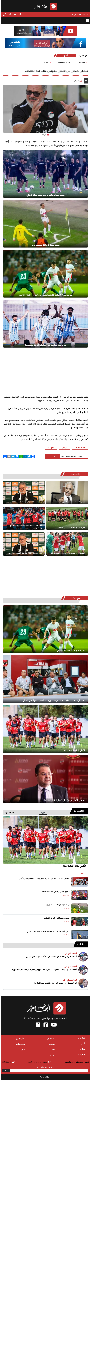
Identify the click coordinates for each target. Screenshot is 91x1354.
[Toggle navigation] (87, 20)
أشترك (6, 1071)
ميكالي (64, 447)
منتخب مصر (80, 447)
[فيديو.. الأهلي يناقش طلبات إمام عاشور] (79, 895)
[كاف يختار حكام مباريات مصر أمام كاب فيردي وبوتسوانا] (24, 518)
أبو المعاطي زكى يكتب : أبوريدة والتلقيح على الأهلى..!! (55, 983)
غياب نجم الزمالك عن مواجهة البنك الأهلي (45, 195)
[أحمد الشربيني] (83, 957)
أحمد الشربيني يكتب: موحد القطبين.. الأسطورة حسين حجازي (51, 956)
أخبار (66, 56)
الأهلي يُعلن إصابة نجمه (74, 750)
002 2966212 (6, 1062)
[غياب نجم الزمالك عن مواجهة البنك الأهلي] (45, 174)
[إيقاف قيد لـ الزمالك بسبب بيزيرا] (45, 224)
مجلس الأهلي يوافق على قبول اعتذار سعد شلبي (62, 800)
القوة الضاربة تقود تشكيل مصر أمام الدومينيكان (67, 553)
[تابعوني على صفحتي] (45, 43)
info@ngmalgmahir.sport (37, 1062)
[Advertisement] (45, 368)
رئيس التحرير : (79, 14)
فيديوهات (20, 1044)
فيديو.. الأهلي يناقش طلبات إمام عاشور (54, 891)
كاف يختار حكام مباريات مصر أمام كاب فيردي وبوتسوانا (26, 526)
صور (23, 1049)
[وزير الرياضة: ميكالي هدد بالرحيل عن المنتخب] (24, 544)
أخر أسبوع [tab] (10, 812)
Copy (53, 456)
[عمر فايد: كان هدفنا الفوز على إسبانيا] (67, 518)
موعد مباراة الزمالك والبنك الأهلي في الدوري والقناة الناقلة (45, 295)
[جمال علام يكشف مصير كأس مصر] (67, 492)
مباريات (81, 1054)
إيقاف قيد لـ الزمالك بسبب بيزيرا (45, 245)
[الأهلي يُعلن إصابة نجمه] (45, 729)
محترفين (51, 1038)
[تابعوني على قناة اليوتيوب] (45, 31)
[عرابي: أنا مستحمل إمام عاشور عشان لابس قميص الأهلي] (79, 934)
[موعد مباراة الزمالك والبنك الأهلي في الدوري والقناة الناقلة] (45, 274)
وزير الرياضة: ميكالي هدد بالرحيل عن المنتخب (25, 553)
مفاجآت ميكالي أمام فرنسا (32, 502)
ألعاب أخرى (20, 1038)
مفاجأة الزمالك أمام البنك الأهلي (70, 650)
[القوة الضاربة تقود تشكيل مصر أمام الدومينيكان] (67, 544)
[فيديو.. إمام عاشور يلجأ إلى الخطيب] (79, 921)
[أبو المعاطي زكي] (83, 983)
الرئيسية (83, 56)
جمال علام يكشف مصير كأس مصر (72, 502)
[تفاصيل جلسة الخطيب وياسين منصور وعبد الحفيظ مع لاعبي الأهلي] (45, 679)
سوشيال (51, 1044)
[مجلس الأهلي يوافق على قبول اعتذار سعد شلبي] (45, 779)
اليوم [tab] (43, 812)
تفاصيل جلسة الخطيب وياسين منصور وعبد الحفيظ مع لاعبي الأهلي (54, 700)
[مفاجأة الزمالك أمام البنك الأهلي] (45, 629)
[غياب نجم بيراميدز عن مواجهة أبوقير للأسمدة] (45, 324)
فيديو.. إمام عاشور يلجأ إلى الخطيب (56, 918)
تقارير (82, 1049)
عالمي (52, 1049)
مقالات (80, 944)
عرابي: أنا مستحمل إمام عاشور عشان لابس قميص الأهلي (48, 931)
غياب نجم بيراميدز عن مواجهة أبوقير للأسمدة (45, 345)
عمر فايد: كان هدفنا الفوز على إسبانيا (71, 527)
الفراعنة (50, 447)
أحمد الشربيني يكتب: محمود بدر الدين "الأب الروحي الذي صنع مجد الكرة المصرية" (44, 970)
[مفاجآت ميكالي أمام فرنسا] (24, 492)
